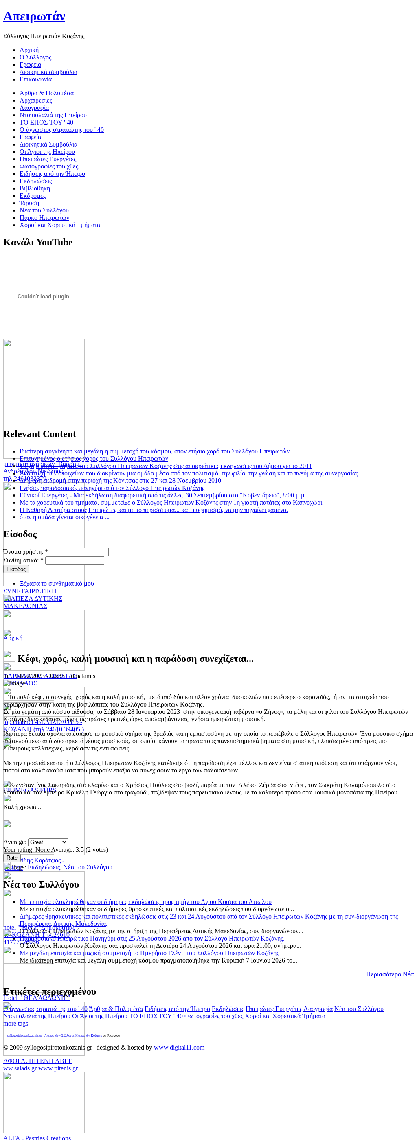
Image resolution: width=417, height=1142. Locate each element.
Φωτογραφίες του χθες (213, 1016)
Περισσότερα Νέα (390, 974)
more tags (15, 1023)
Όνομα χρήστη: (25, 551)
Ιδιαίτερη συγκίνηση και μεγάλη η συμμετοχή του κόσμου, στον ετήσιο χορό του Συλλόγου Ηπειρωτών (155, 451)
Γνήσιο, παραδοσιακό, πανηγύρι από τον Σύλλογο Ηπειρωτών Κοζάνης (112, 487)
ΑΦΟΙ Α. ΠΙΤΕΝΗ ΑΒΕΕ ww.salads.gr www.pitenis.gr (40, 1064)
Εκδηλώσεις (44, 867)
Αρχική (12, 637)
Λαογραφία (318, 1008)
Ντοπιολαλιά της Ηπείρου (36, 1016)
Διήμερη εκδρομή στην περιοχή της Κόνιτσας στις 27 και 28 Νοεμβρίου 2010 (120, 480)
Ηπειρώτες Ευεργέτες (274, 1008)
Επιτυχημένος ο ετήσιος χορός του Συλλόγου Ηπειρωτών (94, 458)
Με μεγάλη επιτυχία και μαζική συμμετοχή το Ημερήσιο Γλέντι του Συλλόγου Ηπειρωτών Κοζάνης (149, 952)
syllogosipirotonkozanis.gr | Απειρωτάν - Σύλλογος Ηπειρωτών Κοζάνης (54, 1035)
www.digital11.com (179, 1047)
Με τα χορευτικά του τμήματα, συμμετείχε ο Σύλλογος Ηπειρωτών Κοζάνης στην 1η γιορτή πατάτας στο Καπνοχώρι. (172, 502)
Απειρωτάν (34, 16)
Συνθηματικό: (23, 560)
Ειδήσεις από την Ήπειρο (177, 1008)
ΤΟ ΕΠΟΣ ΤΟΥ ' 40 (156, 1016)
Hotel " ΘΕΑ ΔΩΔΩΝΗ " (36, 997)
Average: (15, 841)
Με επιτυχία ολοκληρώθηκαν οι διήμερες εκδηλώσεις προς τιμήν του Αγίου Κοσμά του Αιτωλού (146, 901)
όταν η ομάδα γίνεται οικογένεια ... (65, 517)
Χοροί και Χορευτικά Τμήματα (285, 1016)
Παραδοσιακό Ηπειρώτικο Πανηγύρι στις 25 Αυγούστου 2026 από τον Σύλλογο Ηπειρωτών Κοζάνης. (152, 938)
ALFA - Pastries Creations (37, 1138)
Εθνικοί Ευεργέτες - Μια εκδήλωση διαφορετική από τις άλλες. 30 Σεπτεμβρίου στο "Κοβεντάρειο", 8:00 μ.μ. (163, 495)
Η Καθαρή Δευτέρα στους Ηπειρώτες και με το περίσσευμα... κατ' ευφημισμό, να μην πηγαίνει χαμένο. (154, 509)
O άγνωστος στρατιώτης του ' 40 (45, 1008)
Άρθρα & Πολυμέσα (116, 1008)
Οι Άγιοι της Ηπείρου (99, 1016)
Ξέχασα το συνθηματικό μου (57, 583)
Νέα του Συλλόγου (87, 867)
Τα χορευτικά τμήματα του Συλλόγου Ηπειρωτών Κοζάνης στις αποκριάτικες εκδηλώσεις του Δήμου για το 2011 (166, 465)
